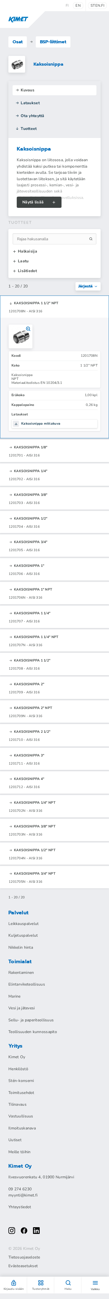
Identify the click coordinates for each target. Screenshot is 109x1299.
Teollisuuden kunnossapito (32, 1031)
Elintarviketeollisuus (26, 984)
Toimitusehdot (21, 1092)
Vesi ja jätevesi (21, 1008)
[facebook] (24, 1230)
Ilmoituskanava (22, 1128)
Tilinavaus (17, 1104)
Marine (14, 996)
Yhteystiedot (19, 1207)
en (78, 5)
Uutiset (15, 1140)
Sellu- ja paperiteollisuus (31, 1020)
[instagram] (11, 1230)
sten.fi (97, 5)
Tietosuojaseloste (24, 1257)
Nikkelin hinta (20, 947)
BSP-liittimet (53, 42)
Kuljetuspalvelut (23, 935)
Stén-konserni (21, 1080)
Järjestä (85, 286)
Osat (18, 42)
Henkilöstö (18, 1069)
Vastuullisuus (20, 1116)
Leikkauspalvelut (23, 923)
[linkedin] (36, 1230)
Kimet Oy (16, 1057)
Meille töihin (19, 1152)
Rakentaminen (21, 972)
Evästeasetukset (23, 1266)
